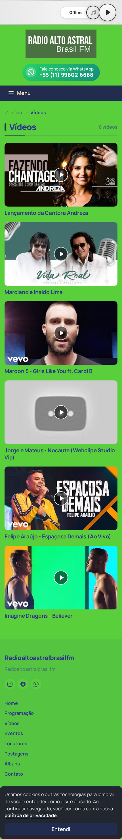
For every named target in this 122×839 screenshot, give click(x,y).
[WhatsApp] (36, 684)
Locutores (16, 743)
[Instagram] (10, 684)
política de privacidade (31, 815)
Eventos (14, 733)
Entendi (61, 829)
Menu (24, 92)
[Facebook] (23, 684)
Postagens (16, 753)
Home (11, 703)
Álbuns (12, 763)
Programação (19, 713)
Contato (14, 774)
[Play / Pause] (107, 12)
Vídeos (12, 723)
